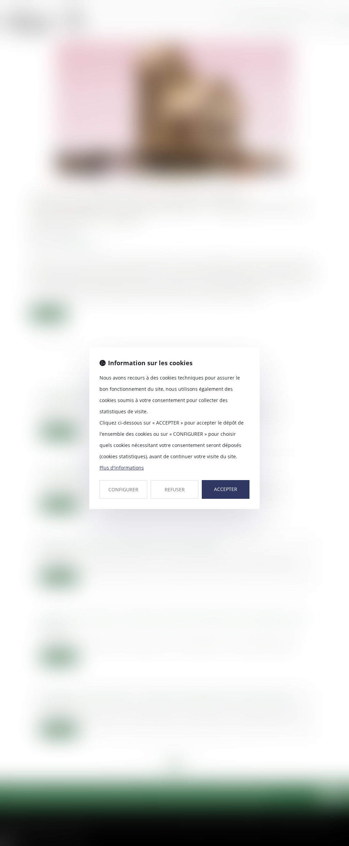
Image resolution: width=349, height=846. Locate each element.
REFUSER (175, 489)
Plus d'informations (122, 467)
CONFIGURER (123, 489)
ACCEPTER (225, 489)
